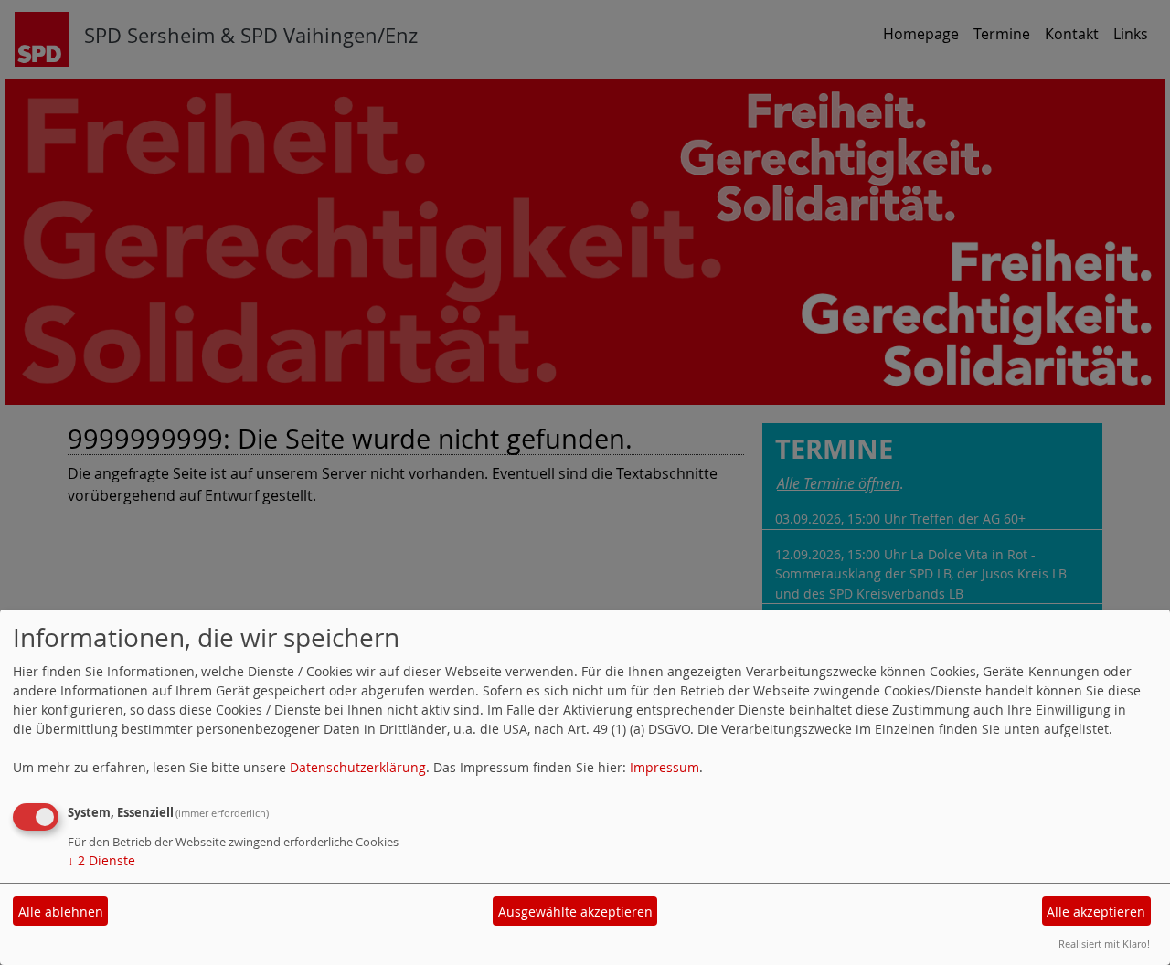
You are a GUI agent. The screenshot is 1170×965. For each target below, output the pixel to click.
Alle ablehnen (60, 911)
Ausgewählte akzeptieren (575, 911)
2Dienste (101, 860)
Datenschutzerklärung (358, 767)
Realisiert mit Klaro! (1104, 943)
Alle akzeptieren (1096, 911)
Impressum (664, 767)
